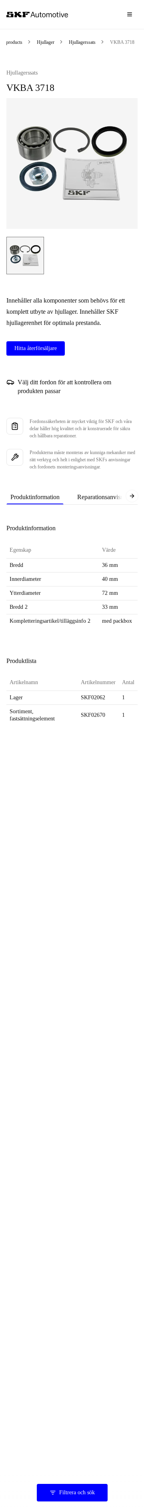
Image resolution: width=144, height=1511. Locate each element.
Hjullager (45, 42)
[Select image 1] (25, 255)
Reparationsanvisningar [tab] (106, 497)
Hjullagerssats (82, 42)
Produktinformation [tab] (35, 497)
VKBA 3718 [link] (122, 42)
